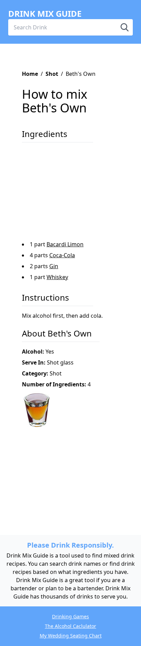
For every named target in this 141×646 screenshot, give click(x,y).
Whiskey (57, 277)
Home (30, 74)
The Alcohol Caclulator (70, 626)
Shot (52, 74)
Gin (53, 266)
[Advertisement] (66, 194)
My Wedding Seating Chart (71, 635)
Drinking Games (70, 616)
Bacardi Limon (65, 244)
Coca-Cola (62, 255)
